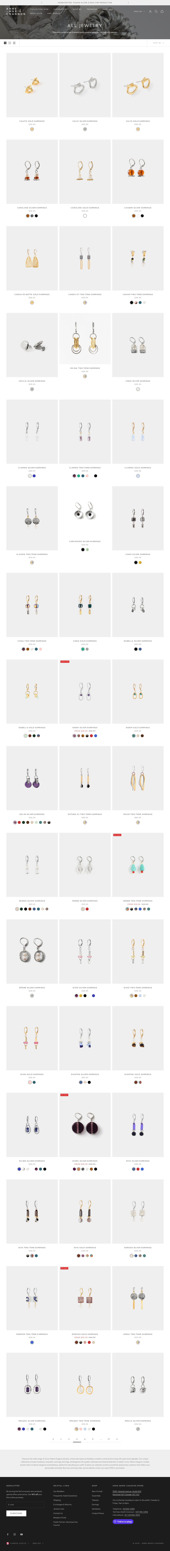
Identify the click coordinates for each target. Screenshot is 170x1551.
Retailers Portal (59, 1517)
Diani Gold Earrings (32, 1074)
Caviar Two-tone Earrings (138, 294)
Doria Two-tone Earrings (138, 1334)
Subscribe (16, 1513)
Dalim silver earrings (32, 814)
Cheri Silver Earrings (138, 381)
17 (109, 1439)
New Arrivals (97, 1491)
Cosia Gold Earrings (85, 641)
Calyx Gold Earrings (138, 121)
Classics (95, 1500)
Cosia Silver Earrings (138, 554)
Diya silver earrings (138, 1161)
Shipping (57, 1500)
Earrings (108, 9)
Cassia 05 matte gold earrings (32, 294)
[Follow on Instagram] (14, 1534)
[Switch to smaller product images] (9, 43)
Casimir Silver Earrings (137, 208)
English (138, 11)
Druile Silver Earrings (138, 1421)
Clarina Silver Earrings (32, 468)
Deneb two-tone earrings (138, 901)
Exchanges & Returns (62, 1504)
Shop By (77, 9)
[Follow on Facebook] (7, 1534)
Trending (92, 9)
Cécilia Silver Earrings (32, 381)
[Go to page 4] (117, 1439)
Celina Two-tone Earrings (85, 368)
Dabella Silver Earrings (138, 641)
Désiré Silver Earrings (32, 988)
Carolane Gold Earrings (85, 208)
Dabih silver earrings (85, 728)
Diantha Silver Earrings (85, 1074)
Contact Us (58, 1513)
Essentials (96, 1496)
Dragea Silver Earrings (32, 1421)
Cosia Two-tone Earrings (32, 641)
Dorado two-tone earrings (32, 1334)
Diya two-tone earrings (32, 1248)
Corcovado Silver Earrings (85, 541)
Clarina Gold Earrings (138, 468)
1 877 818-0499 (141, 1512)
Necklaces (36, 13)
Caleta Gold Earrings (32, 121)
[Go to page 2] (53, 1439)
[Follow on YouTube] (21, 1534)
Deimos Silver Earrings (32, 901)
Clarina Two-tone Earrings (85, 468)
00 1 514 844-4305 (132, 1515)
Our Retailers (58, 1491)
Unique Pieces (98, 1513)
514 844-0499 (129, 1509)
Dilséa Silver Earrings (32, 1161)
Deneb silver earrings (85, 901)
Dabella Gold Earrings (32, 728)
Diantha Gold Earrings (138, 1074)
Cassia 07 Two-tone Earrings (85, 294)
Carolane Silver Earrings (32, 208)
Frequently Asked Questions (65, 1496)
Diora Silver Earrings (85, 1161)
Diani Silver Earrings (85, 988)
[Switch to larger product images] (5, 43)
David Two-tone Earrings (138, 814)
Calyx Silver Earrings (85, 121)
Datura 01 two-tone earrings (85, 814)
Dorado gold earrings (85, 1334)
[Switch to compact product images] (14, 43)
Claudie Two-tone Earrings (32, 554)
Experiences (60, 9)
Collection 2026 (39, 9)
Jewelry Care (58, 1509)
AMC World (53, 13)
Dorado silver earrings (138, 1248)
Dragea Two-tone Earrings (85, 1421)
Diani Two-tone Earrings (138, 988)
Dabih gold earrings (138, 728)
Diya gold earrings (85, 1248)
